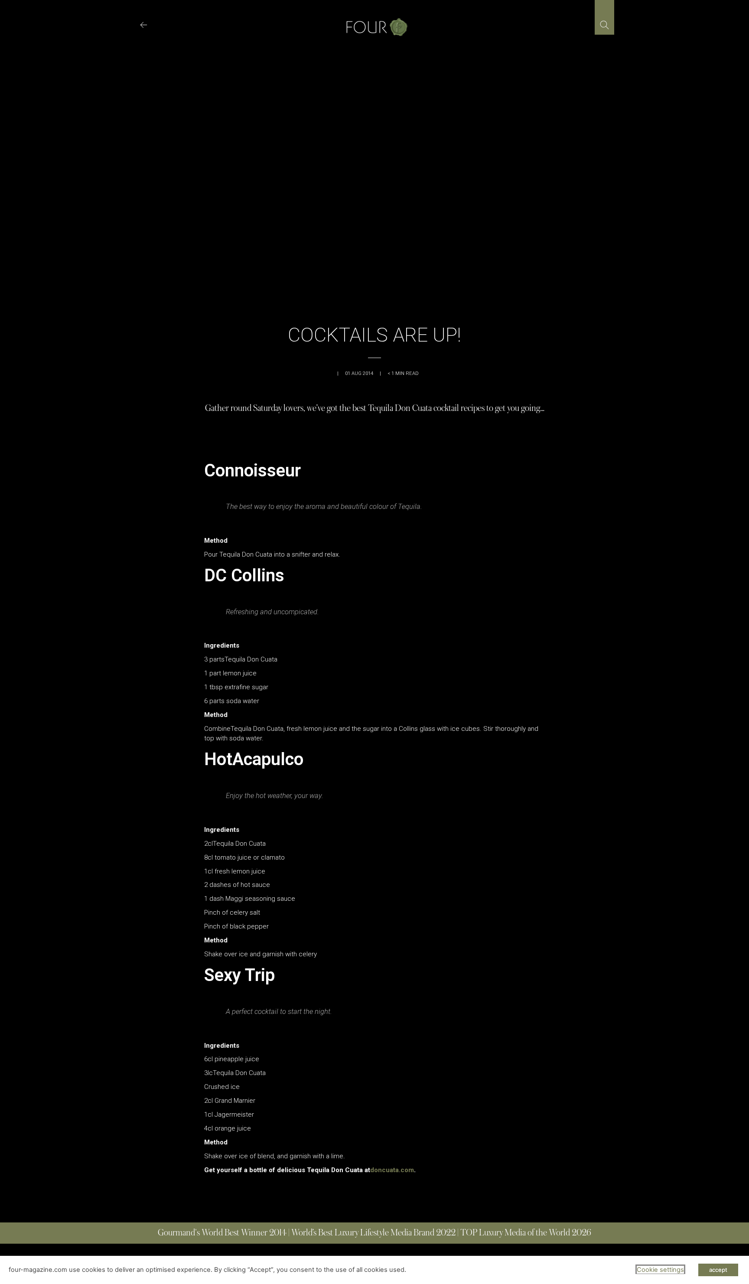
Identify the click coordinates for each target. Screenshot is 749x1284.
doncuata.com (392, 1170)
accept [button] (718, 1269)
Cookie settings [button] (660, 1270)
